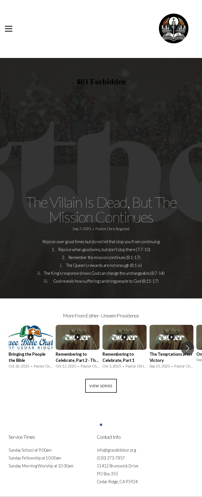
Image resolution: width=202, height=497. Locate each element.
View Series (100, 385)
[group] (31, 348)
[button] (187, 348)
